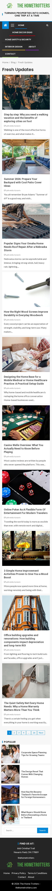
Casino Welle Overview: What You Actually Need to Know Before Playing (23, 448)
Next (41, 732)
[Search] (47, 25)
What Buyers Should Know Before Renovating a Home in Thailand (34, 815)
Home (21, 25)
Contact (10, 53)
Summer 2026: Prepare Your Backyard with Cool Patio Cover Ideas (23, 182)
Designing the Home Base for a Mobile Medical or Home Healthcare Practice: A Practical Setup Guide (25, 380)
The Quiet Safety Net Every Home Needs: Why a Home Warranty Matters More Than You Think (24, 706)
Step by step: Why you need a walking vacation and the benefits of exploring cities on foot (26, 118)
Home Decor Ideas (22, 32)
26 (34, 732)
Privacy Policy (19, 873)
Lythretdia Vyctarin (13, 126)
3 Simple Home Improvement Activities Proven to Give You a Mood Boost (26, 574)
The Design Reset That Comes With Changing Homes (32, 774)
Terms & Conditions (37, 873)
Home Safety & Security (18, 39)
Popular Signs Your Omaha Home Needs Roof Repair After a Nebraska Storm (25, 247)
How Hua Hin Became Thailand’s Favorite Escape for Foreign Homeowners (34, 794)
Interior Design (13, 46)
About (32, 46)
